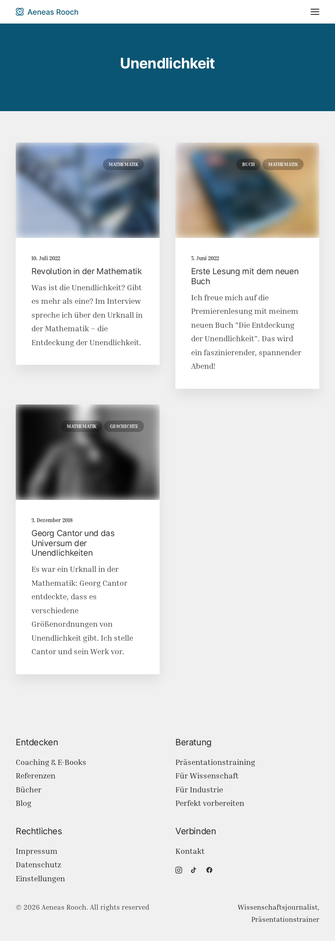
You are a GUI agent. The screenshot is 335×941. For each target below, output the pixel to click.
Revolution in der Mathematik (86, 271)
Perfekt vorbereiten (209, 803)
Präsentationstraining (215, 762)
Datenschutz (38, 864)
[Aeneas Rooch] (47, 12)
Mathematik (123, 164)
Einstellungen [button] (40, 878)
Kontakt (190, 851)
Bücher (28, 790)
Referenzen (35, 776)
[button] (315, 12)
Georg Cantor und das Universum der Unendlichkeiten (72, 543)
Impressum (37, 851)
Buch (248, 164)
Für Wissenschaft (207, 776)
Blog (23, 803)
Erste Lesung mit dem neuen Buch (244, 276)
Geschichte (124, 426)
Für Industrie (199, 790)
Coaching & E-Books (51, 762)
